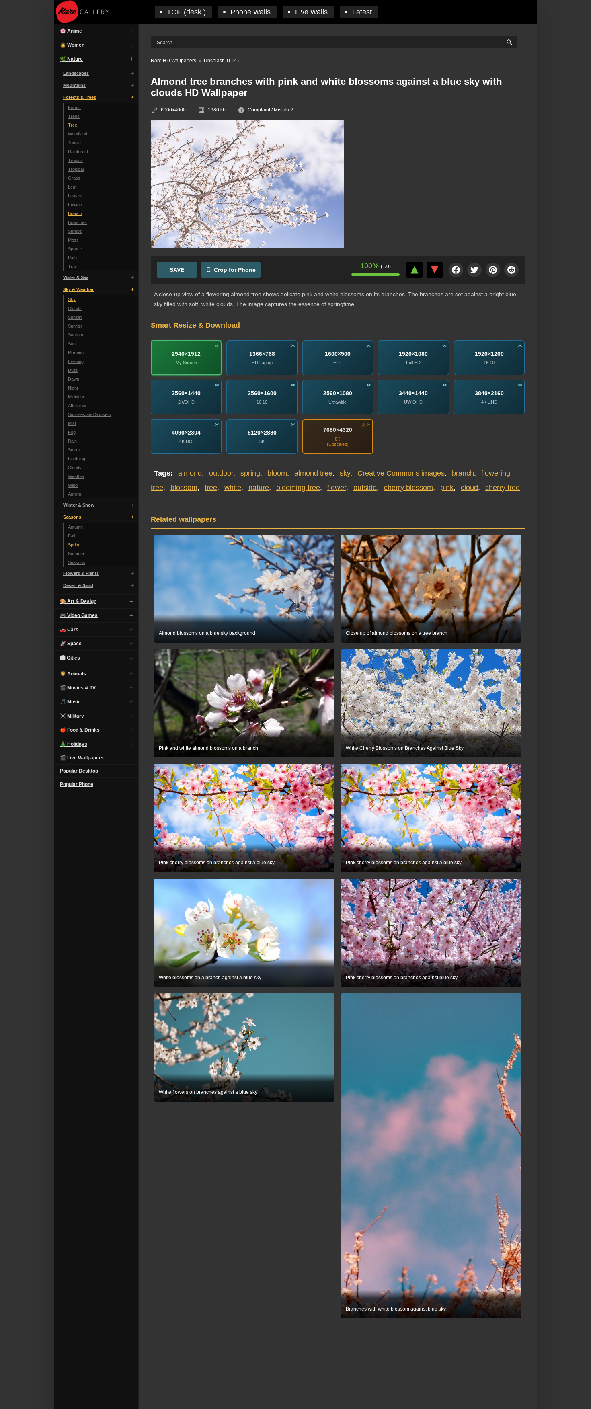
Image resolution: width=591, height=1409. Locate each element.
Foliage (75, 204)
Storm (74, 449)
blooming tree (298, 488)
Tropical (76, 169)
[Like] (414, 270)
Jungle (74, 142)
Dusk (73, 370)
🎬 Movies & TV (78, 688)
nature (258, 488)
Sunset (75, 317)
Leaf (72, 187)
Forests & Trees (79, 97)
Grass (74, 178)
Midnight (76, 396)
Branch (75, 213)
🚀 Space (71, 643)
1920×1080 (413, 353)
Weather (76, 476)
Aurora (74, 494)
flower (336, 488)
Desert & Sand (78, 585)
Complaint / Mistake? (270, 110)
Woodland (77, 133)
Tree (72, 125)
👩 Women (72, 45)
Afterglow (77, 405)
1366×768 (262, 353)
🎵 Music (70, 702)
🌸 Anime (71, 31)
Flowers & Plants (81, 573)
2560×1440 (186, 393)
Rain (72, 441)
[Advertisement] (440, 178)
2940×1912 (186, 353)
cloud (469, 488)
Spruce (75, 248)
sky (345, 473)
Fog (72, 432)
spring (250, 473)
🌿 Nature (71, 59)
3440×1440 (413, 393)
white (232, 488)
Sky (72, 299)
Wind (73, 485)
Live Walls (311, 12)
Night (73, 388)
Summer (76, 553)
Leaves (75, 195)
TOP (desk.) (186, 12)
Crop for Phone (235, 270)
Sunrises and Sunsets (89, 414)
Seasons (72, 517)
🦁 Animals (73, 674)
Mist (72, 423)
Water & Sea (75, 277)
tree (211, 488)
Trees (74, 116)
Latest (362, 12)
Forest (74, 107)
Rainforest (78, 151)
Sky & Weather (78, 289)
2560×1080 (337, 393)
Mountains (74, 85)
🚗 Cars (69, 629)
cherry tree (502, 488)
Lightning (76, 458)
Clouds (75, 308)
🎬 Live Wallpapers (82, 758)
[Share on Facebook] (456, 270)
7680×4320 (337, 430)
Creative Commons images (401, 473)
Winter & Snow (78, 504)
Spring (74, 544)
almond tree (313, 473)
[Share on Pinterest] (493, 270)
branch (463, 473)
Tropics (75, 160)
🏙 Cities (70, 658)
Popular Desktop (79, 771)
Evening (76, 361)
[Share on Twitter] (474, 270)
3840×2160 (489, 393)
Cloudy (75, 467)
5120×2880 (262, 432)
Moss (73, 240)
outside (365, 488)
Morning (76, 352)
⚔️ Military (72, 716)
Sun (72, 343)
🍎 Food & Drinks (80, 730)
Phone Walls (250, 12)
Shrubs (75, 231)
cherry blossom (408, 488)
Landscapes (76, 73)
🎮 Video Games (79, 615)
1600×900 (338, 353)
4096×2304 (186, 432)
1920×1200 (489, 353)
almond (190, 473)
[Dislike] (435, 270)
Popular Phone (76, 784)
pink (447, 488)
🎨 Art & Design (78, 601)
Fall (71, 535)
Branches (77, 222)
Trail (72, 266)
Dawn (73, 379)
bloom (277, 473)
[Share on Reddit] (511, 270)
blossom (183, 488)
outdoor (221, 473)
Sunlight (75, 334)
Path (72, 257)
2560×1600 (262, 393)
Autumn (75, 527)
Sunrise (75, 326)
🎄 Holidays (73, 744)
